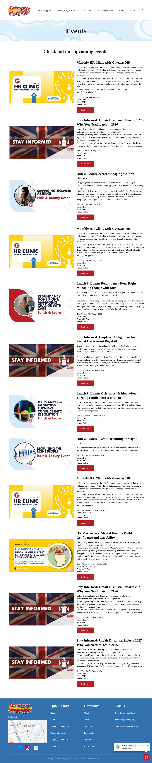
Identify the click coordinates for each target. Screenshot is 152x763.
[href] (27, 731)
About (86, 713)
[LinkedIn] (36, 747)
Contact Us (88, 740)
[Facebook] (19, 747)
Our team (87, 720)
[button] (142, 10)
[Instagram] (27, 747)
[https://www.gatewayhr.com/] (19, 10)
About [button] (132, 10)
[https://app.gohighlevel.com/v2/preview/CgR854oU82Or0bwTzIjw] (27, 708)
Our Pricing (88, 726)
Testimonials (88, 733)
